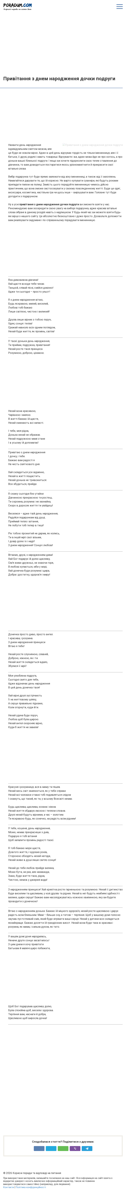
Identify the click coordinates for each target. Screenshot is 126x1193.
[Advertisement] (63, 43)
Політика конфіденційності (31, 1187)
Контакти (8, 1187)
